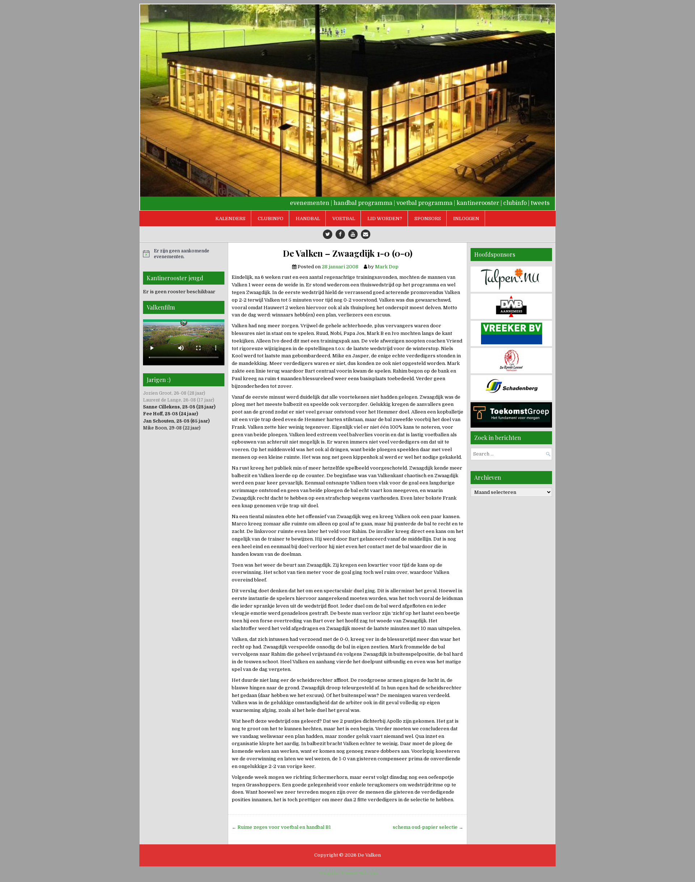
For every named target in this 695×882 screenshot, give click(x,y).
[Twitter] (327, 234)
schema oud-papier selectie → (428, 827)
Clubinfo (270, 218)
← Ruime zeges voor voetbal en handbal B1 (281, 827)
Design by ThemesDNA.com (347, 873)
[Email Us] (365, 234)
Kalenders (230, 218)
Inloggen (466, 218)
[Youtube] (353, 234)
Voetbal (343, 218)
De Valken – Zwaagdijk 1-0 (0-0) (347, 253)
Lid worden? (384, 218)
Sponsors (427, 218)
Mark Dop (387, 266)
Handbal (308, 218)
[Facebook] (340, 234)
